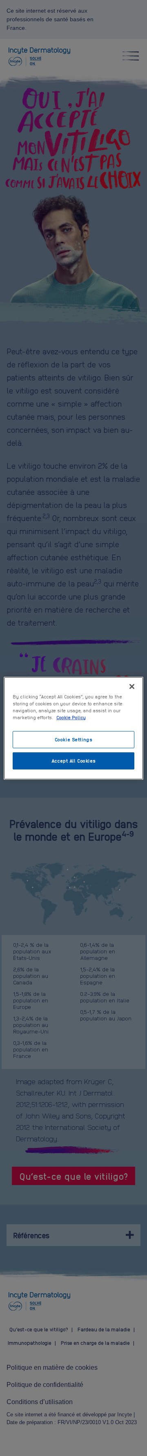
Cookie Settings (74, 739)
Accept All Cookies (73, 760)
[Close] (132, 686)
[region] (73, 727)
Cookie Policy (71, 717)
